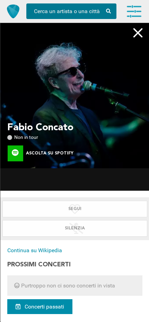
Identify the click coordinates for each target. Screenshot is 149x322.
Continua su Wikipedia (34, 250)
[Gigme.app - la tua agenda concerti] (13, 11)
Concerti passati (43, 306)
